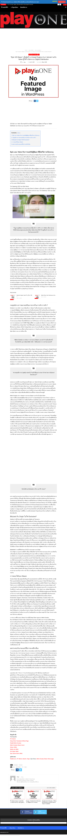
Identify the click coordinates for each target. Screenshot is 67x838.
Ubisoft (24, 759)
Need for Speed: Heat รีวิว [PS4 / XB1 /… (24, 296)
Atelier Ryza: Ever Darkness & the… (48, 295)
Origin (28, 759)
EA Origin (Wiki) (14, 751)
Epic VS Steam (34, 54)
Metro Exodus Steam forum (17, 745)
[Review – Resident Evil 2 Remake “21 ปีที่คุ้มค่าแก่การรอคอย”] (33, 794)
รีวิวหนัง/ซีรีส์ (4, 7)
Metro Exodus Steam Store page (45, 759)
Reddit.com (13, 759)
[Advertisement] (33, 40)
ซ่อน (19, 132)
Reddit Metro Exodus (15, 743)
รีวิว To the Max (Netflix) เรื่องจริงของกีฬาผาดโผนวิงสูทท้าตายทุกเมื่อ (20, 4)
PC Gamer (13, 739)
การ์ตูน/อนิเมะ (14, 7)
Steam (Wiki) (13, 747)
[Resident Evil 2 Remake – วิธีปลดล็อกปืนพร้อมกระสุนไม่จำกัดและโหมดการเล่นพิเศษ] (49, 794)
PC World (19, 759)
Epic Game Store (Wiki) (16, 753)
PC (38, 54)
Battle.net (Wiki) (14, 749)
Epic (29, 54)
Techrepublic (16, 764)
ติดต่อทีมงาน (23, 7)
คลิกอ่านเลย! (62, 2)
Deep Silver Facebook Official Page (19, 741)
